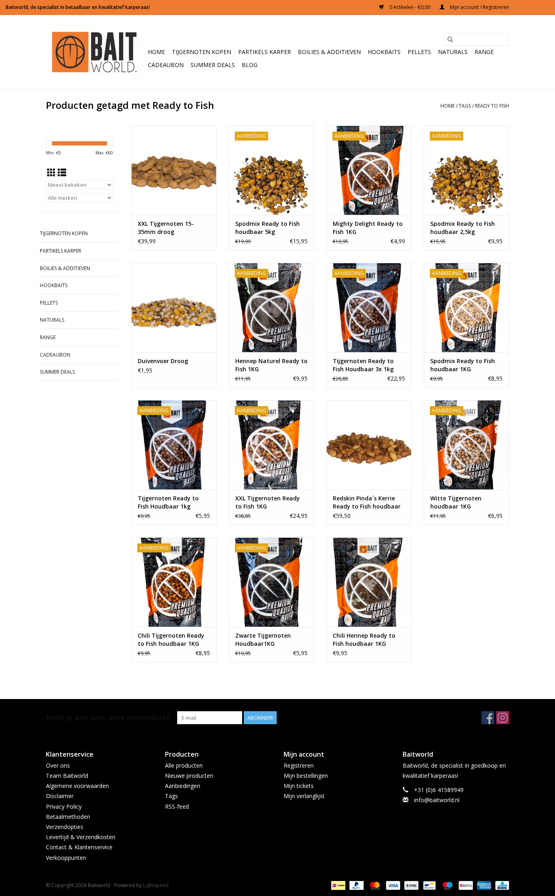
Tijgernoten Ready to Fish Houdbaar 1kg (168, 502)
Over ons (58, 765)
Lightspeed (156, 885)
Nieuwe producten (189, 775)
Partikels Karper (264, 52)
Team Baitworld (67, 775)
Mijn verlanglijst (304, 796)
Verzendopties (64, 827)
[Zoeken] (450, 39)
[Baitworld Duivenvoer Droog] (174, 307)
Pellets (419, 52)
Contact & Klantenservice (79, 847)
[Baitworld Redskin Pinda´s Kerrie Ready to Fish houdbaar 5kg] (369, 444)
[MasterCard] (374, 884)
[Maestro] (447, 884)
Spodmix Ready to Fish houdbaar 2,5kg (462, 228)
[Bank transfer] (410, 884)
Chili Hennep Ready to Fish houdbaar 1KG (364, 639)
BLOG (250, 65)
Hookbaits (384, 52)
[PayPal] (356, 884)
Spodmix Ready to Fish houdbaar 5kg (267, 228)
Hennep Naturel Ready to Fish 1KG (271, 365)
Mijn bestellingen (306, 775)
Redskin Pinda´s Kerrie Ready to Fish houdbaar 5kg (367, 502)
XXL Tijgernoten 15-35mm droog (166, 228)
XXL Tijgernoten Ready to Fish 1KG (267, 502)
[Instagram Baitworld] (502, 717)
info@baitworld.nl (437, 800)
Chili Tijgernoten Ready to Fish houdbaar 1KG (171, 639)
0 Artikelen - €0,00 (409, 7)
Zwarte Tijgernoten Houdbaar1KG (263, 639)
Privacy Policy (64, 806)
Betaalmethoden (68, 816)
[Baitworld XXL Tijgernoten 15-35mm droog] (174, 170)
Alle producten (184, 765)
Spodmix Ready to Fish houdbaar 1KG (462, 365)
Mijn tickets (299, 786)
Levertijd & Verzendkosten (80, 837)
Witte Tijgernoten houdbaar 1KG (455, 502)
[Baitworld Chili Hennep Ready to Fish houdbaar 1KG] (369, 582)
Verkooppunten (66, 857)
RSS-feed (177, 806)
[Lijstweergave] (62, 172)
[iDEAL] (337, 884)
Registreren (299, 765)
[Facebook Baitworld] (487, 717)
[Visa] (392, 884)
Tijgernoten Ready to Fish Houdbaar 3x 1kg (363, 365)
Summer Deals (213, 65)
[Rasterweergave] (51, 172)
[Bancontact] (429, 884)
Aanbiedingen (182, 786)
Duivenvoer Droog (163, 361)
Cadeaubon (166, 65)
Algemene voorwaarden (77, 786)
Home (156, 52)
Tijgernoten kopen (201, 52)
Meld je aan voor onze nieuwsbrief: (108, 717)
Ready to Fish (492, 105)
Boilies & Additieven (329, 52)
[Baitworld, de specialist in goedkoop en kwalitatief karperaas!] (95, 52)
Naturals (453, 52)
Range (484, 52)
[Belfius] (465, 884)
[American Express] (483, 884)
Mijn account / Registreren (479, 7)
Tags (465, 105)
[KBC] (500, 884)
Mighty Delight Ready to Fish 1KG (368, 228)
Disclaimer (60, 796)
